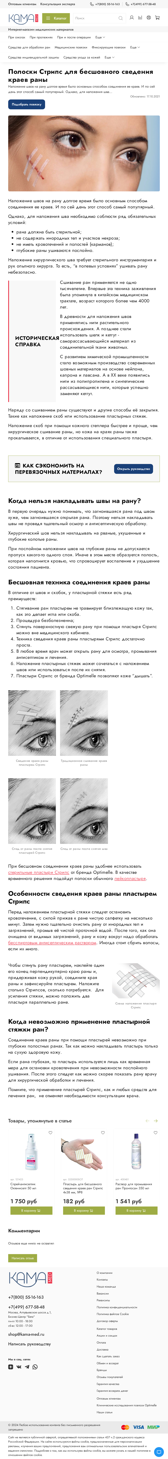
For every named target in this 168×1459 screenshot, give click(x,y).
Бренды (102, 1370)
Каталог (60, 18)
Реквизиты (103, 1300)
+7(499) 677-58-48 (143, 4)
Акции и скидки (107, 1335)
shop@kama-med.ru (26, 1334)
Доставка (102, 1349)
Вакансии (103, 1293)
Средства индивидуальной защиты (33, 57)
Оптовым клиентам (22, 4)
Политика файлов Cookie (113, 1314)
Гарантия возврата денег (112, 1391)
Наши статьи (104, 1412)
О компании (104, 1273)
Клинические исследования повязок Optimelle (127, 1405)
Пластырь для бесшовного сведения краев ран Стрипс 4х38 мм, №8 (83, 1187)
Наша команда (106, 1286)
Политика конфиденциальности (117, 1307)
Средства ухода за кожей (82, 57)
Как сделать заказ (108, 1356)
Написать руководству (29, 1344)
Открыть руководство (133, 468)
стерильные (20, 872)
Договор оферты (107, 1321)
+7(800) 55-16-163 (107, 4)
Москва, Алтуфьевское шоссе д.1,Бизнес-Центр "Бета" (29, 1314)
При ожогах (16, 37)
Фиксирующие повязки (109, 47)
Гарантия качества (108, 1384)
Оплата (101, 1342)
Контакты (102, 1279)
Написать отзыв (23, 1258)
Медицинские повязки (71, 47)
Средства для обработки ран (29, 47)
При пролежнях (41, 37)
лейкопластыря (130, 878)
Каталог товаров (107, 1329)
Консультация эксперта (57, 4)
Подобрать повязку (26, 104)
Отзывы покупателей (110, 1377)
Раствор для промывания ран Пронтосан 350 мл (134, 1185)
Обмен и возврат (108, 1363)
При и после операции (74, 37)
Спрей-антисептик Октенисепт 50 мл (23, 1185)
